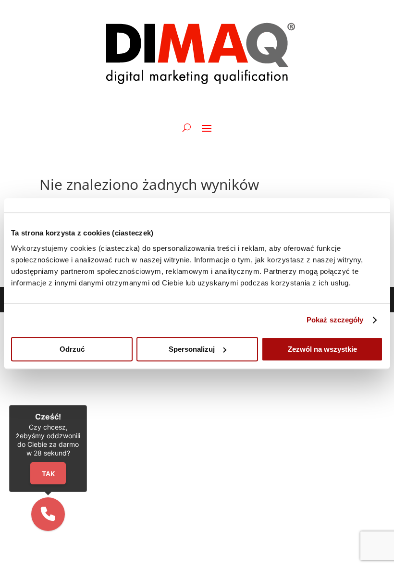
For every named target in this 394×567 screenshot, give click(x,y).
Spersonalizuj (192, 349)
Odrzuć (72, 349)
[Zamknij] (87, 405)
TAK (47, 473)
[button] (48, 514)
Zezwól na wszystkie (322, 349)
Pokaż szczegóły (335, 320)
